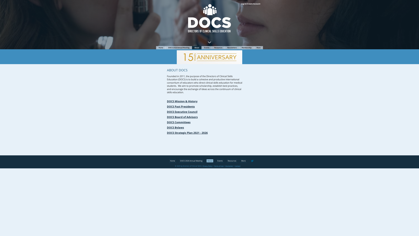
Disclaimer (229, 166)
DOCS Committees (179, 122)
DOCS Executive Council (182, 112)
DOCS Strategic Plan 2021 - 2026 (187, 133)
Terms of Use (219, 166)
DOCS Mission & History (182, 101)
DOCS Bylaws (175, 127)
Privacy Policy (207, 166)
